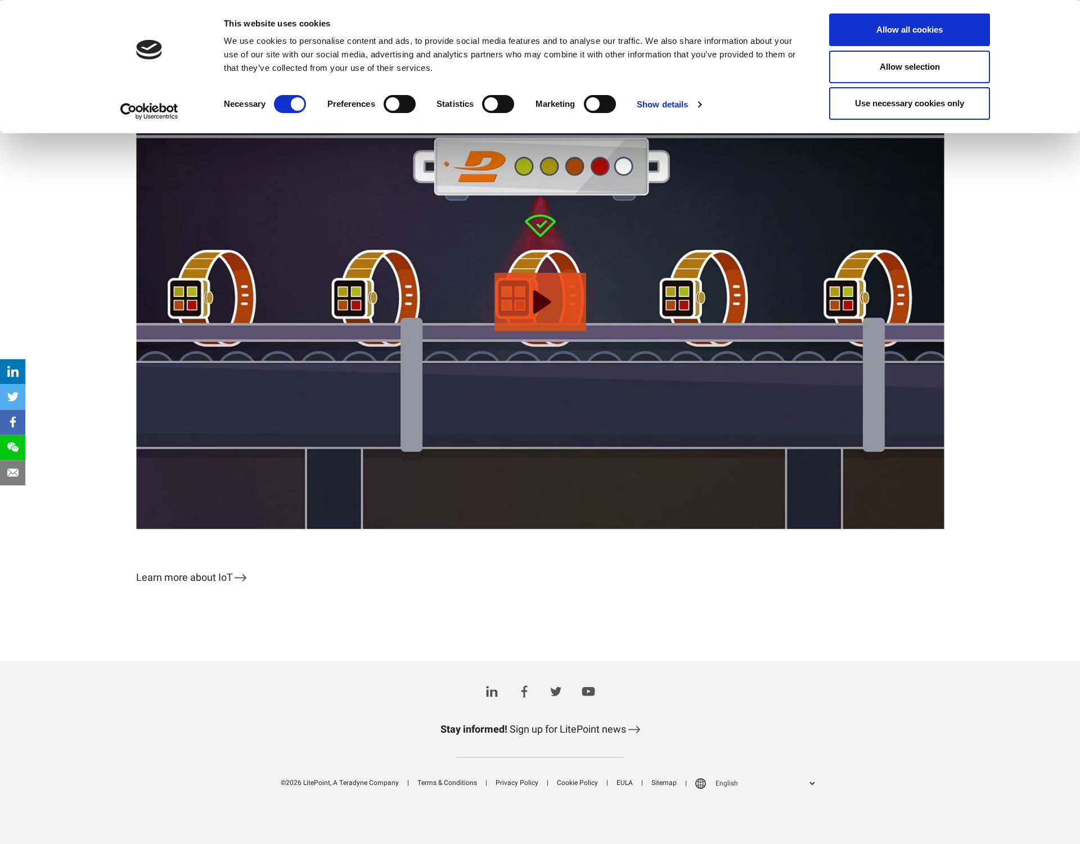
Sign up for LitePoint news (534, 729)
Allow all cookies (909, 29)
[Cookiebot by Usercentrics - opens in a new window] (149, 111)
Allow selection (910, 66)
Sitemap (664, 783)
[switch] (400, 104)
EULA (624, 783)
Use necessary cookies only (909, 103)
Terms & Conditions (447, 783)
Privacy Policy (517, 783)
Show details (662, 104)
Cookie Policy (577, 783)
